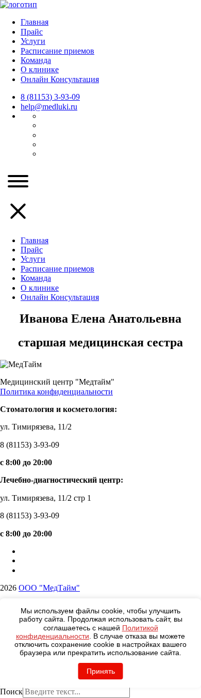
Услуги (33, 41)
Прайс (32, 31)
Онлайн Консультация (60, 79)
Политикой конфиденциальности (87, 632)
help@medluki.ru (49, 106)
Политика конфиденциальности (56, 391)
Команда (36, 60)
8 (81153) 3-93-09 (50, 96)
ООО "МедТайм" (49, 587)
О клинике (40, 69)
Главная (34, 22)
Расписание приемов (57, 50)
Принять (101, 671)
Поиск (11, 691)
